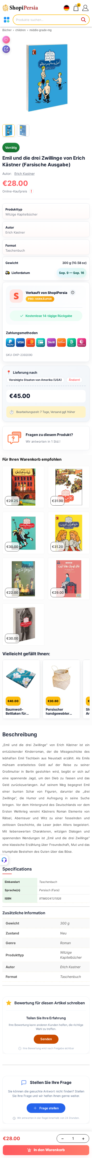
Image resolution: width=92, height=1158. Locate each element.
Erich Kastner (24, 174)
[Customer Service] (4, 860)
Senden (46, 1039)
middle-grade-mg (40, 30)
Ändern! (74, 380)
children (20, 30)
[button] (85, 8)
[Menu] (6, 19)
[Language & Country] (66, 8)
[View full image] (46, 77)
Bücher (7, 30)
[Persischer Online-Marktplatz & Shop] (22, 8)
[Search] (83, 19)
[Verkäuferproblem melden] (73, 292)
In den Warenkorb (49, 1150)
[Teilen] (6, 49)
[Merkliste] (6, 39)
